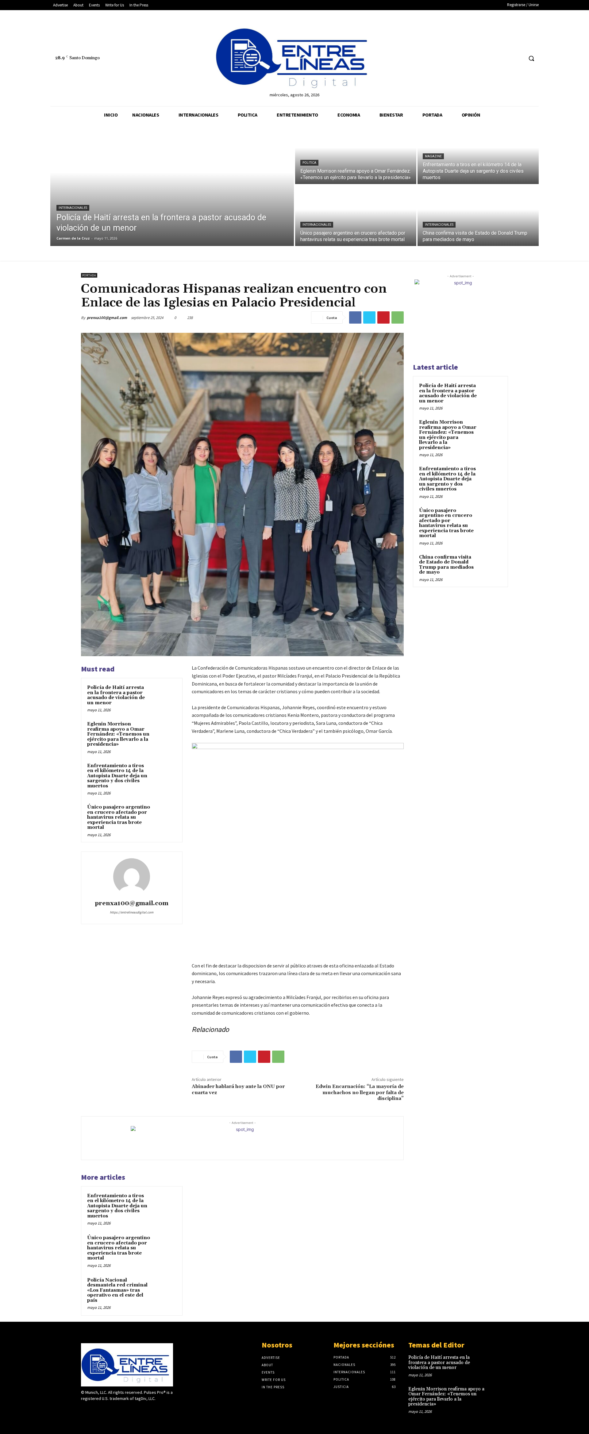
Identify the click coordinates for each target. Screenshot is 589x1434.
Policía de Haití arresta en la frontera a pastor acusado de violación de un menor (116, 695)
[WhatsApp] (397, 317)
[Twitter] (507, 58)
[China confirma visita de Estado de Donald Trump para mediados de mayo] (478, 215)
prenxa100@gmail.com (107, 317)
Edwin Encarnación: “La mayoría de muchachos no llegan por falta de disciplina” (360, 1092)
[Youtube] (518, 58)
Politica (309, 162)
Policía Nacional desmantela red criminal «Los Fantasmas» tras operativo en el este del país (117, 1290)
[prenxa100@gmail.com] (131, 876)
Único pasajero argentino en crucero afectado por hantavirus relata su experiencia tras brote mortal (118, 817)
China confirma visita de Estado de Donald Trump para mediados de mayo (446, 564)
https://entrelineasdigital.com (131, 912)
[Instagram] (95, 1410)
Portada (89, 275)
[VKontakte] (117, 1410)
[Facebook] (495, 58)
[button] (531, 58)
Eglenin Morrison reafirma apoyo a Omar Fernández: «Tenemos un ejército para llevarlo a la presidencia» (118, 734)
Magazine (433, 156)
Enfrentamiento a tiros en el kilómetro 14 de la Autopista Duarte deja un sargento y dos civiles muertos (117, 776)
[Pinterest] (383, 317)
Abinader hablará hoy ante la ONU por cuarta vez (238, 1089)
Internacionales (73, 208)
